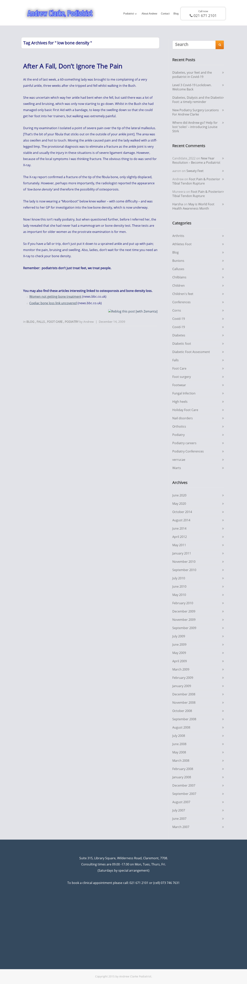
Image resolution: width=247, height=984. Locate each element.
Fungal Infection (183, 393)
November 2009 (183, 620)
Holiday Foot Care (185, 410)
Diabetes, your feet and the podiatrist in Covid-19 (192, 74)
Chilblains (179, 277)
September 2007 (184, 794)
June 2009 (179, 644)
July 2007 (178, 810)
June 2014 (179, 528)
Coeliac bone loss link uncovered (53, 303)
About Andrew (149, 13)
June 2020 (179, 495)
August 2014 (181, 520)
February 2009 (182, 678)
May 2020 (179, 503)
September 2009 (184, 628)
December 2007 (183, 785)
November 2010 (183, 561)
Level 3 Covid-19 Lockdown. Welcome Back (192, 87)
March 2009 (180, 669)
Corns (176, 310)
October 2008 (182, 711)
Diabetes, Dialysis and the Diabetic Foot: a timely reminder (197, 99)
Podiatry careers (184, 443)
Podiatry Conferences (188, 451)
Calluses (178, 269)
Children (178, 285)
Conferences (181, 302)
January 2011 (181, 553)
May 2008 (179, 752)
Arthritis (178, 236)
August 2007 (181, 802)
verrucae (178, 459)
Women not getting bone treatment (55, 296)
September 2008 (184, 719)
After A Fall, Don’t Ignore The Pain (72, 66)
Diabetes (178, 335)
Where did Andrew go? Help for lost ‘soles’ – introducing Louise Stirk (195, 126)
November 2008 (183, 702)
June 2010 (179, 586)
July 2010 (178, 578)
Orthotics (179, 426)
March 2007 (180, 827)
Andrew (88, 322)
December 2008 (183, 694)
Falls (41, 322)
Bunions (178, 261)
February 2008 (182, 769)
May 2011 (179, 545)
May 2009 (179, 653)
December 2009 (183, 611)
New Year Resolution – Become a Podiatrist (196, 160)
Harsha (177, 204)
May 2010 (179, 595)
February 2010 (182, 603)
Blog (175, 13)
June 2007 (179, 818)
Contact (165, 13)
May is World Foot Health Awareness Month (193, 206)
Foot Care (55, 322)
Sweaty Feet (195, 171)
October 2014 (182, 512)
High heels (180, 401)
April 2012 (179, 537)
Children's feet (182, 294)
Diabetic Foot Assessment (191, 352)
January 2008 (181, 777)
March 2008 (180, 760)
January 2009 (181, 686)
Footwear (179, 385)
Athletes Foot (182, 244)
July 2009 (178, 636)
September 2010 (184, 570)
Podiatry (72, 322)
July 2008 (178, 736)
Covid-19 (178, 319)
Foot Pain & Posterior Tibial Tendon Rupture (196, 181)
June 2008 (179, 744)
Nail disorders (182, 418)
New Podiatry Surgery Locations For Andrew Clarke (195, 112)
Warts (176, 468)
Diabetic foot (181, 343)
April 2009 (179, 661)
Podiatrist (128, 13)
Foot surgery (181, 377)
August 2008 (181, 727)
